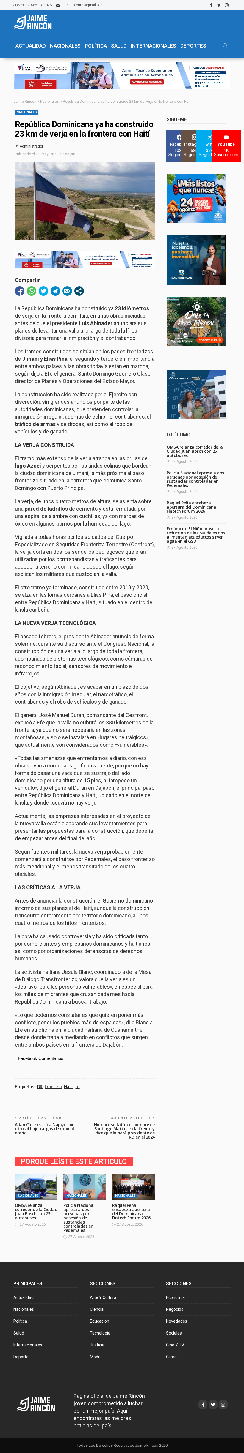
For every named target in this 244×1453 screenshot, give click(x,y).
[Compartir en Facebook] (19, 291)
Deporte (21, 1356)
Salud (18, 1333)
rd (78, 1087)
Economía (175, 1297)
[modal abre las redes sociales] (79, 291)
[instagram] (227, 5)
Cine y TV (175, 1345)
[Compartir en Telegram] (55, 291)
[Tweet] (43, 291)
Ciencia (97, 1309)
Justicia (97, 1345)
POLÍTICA (96, 46)
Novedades (176, 1321)
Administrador (31, 146)
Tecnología (100, 1333)
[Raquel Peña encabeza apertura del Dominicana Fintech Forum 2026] (133, 1187)
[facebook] (211, 5)
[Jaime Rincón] (35, 22)
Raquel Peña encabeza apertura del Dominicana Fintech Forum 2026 (131, 1211)
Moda (95, 1356)
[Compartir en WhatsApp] (31, 291)
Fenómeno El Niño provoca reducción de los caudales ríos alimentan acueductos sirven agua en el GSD (196, 535)
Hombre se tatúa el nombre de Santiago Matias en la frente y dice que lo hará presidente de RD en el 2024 (124, 1131)
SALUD (119, 46)
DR (40, 1087)
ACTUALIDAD (30, 46)
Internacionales (153, 46)
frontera (53, 1087)
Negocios (174, 1309)
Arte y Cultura (103, 1297)
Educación (99, 1321)
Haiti (68, 1087)
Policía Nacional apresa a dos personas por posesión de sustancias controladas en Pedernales (78, 1217)
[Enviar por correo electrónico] (67, 291)
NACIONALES (65, 46)
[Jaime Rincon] (41, 1403)
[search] (225, 46)
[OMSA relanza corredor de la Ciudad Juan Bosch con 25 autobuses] (36, 1187)
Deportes (193, 46)
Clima (171, 1356)
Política (20, 1321)
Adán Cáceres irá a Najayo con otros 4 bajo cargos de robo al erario (45, 1129)
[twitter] (219, 5)
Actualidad (23, 1297)
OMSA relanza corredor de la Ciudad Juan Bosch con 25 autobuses (36, 1211)
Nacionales (26, 112)
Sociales (174, 1333)
